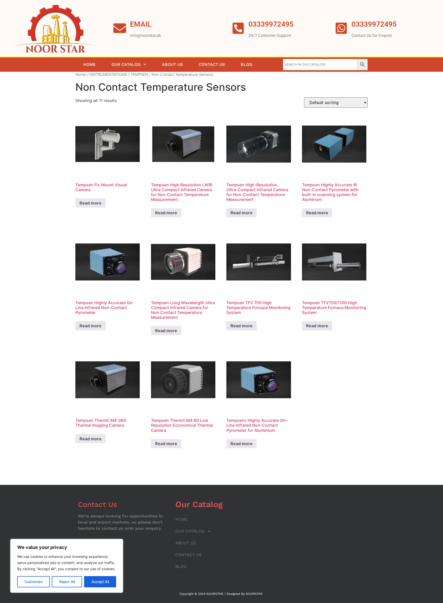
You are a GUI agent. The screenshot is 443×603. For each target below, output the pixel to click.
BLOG (246, 64)
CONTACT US (212, 64)
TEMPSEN (139, 74)
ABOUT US (172, 64)
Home (80, 74)
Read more (90, 203)
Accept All (100, 581)
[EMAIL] (119, 28)
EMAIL (140, 24)
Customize (34, 581)
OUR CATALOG (126, 64)
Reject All (67, 581)
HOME (89, 64)
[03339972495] (341, 28)
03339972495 (374, 24)
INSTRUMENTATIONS (108, 74)
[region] (66, 566)
